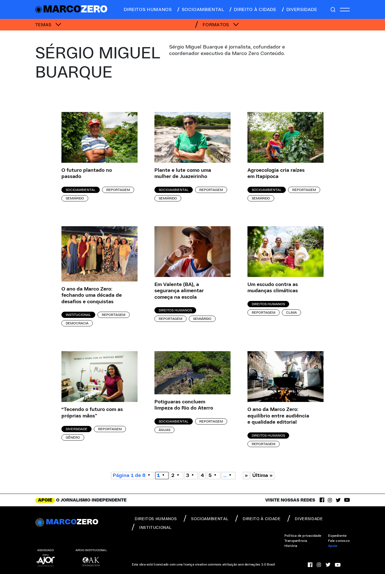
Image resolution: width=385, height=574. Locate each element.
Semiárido (75, 198)
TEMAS (44, 25)
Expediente (337, 535)
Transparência (295, 540)
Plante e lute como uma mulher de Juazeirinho (182, 173)
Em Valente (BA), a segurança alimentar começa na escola (179, 291)
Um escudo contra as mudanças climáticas (272, 288)
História (290, 545)
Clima (291, 312)
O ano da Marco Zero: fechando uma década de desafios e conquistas (91, 295)
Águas (164, 430)
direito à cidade (255, 9)
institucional (155, 528)
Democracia (77, 323)
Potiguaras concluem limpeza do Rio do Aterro (183, 405)
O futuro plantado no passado (86, 173)
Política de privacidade (303, 535)
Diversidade (76, 429)
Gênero (73, 437)
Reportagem (118, 190)
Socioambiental (81, 190)
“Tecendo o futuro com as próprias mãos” (92, 413)
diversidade (301, 9)
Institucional (78, 314)
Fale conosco (339, 540)
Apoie (332, 545)
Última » (262, 475)
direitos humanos (148, 9)
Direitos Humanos (175, 310)
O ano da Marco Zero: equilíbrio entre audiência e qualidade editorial (278, 416)
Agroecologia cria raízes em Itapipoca (276, 173)
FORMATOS (216, 25)
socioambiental (203, 9)
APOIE (45, 500)
